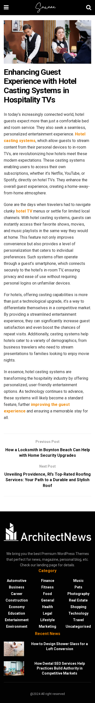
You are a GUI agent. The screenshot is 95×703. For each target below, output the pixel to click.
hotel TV (24, 211)
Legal (47, 613)
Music (78, 581)
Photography (78, 594)
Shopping (78, 607)
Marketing (47, 626)
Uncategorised (78, 626)
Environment (16, 626)
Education (16, 613)
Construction (17, 600)
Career (17, 594)
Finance (47, 581)
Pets (78, 587)
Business (16, 587)
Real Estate (78, 600)
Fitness (47, 587)
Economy (17, 607)
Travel (78, 620)
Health (47, 607)
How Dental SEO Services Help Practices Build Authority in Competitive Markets (59, 668)
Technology (78, 613)
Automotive (16, 581)
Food (47, 594)
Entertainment (17, 620)
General (47, 600)
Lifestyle (47, 620)
